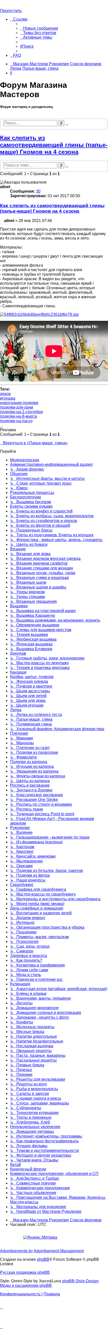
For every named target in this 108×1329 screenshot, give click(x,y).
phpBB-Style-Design (80, 1281)
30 (38, 191)
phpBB (43, 1259)
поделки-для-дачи (16, 407)
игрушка (7, 398)
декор (5, 394)
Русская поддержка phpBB (25, 1272)
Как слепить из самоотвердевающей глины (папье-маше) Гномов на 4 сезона (53, 144)
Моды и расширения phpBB (26, 1285)
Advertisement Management (59, 1251)
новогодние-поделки (19, 403)
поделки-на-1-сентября (21, 412)
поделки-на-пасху (16, 421)
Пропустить (11, 11)
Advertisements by (16, 1251)
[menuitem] (39, 28)
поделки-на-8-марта (18, 416)
